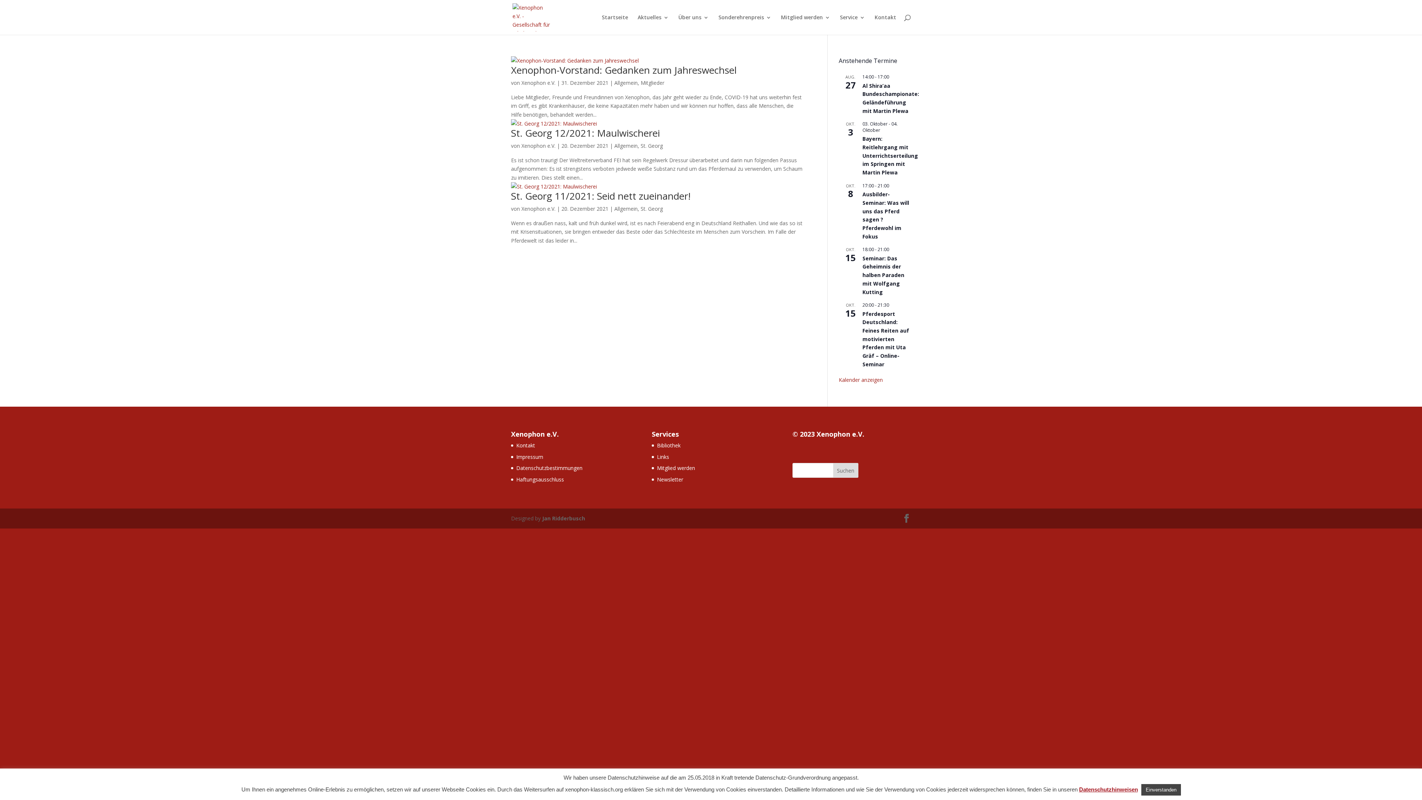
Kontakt (885, 18)
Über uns (689, 18)
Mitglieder (652, 82)
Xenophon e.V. (538, 82)
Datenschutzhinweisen (1108, 789)
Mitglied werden (802, 18)
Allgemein (626, 82)
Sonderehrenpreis (741, 18)
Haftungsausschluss (540, 479)
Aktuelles (649, 18)
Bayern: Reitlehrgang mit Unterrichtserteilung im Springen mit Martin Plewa (890, 155)
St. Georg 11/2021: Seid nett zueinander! (601, 196)
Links (663, 456)
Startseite (615, 18)
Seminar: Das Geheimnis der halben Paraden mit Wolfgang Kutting (883, 275)
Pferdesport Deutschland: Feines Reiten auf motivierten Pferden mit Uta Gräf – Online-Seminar (885, 339)
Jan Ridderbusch (563, 518)
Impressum (529, 456)
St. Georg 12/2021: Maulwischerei (585, 133)
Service (849, 18)
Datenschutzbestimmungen (549, 467)
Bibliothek (669, 445)
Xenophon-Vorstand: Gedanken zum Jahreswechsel (624, 70)
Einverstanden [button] (1161, 790)
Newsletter (670, 479)
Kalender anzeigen (861, 379)
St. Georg (652, 145)
